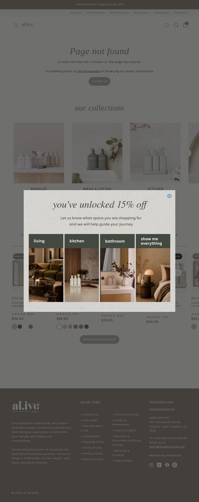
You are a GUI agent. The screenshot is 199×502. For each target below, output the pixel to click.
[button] (46, 268)
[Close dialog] (169, 196)
